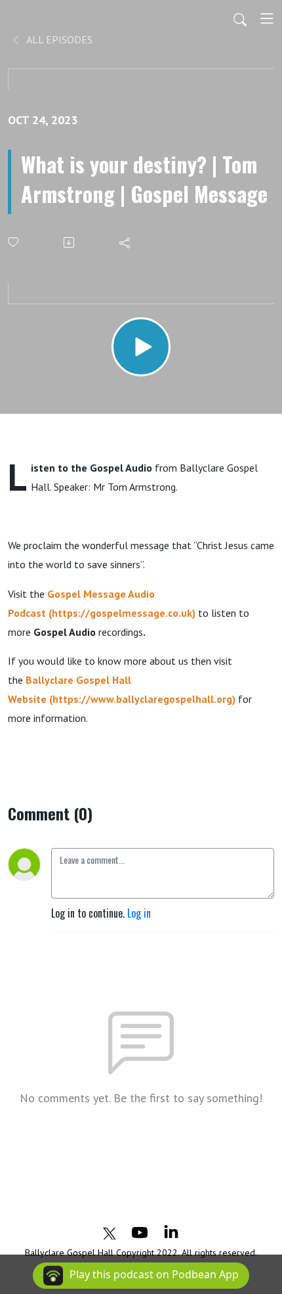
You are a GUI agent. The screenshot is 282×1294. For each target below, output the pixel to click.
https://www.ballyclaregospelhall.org (142, 698)
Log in (139, 913)
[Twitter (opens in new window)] (109, 1231)
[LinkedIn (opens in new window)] (171, 1231)
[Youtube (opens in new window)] (140, 1231)
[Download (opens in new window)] (69, 242)
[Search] (240, 18)
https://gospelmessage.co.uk (122, 612)
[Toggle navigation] (267, 18)
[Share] (125, 242)
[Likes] (14, 242)
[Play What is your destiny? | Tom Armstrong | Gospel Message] (141, 346)
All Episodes (58, 39)
